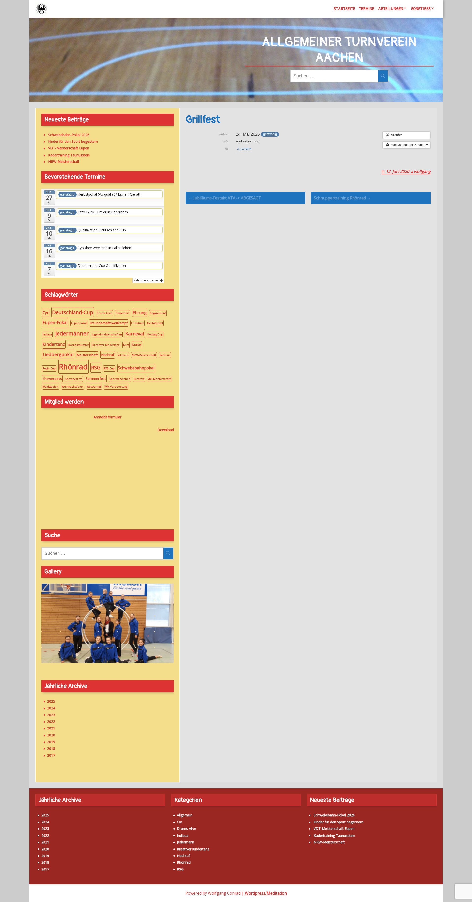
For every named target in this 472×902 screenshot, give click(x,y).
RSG (96, 367)
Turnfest (139, 378)
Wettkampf (94, 386)
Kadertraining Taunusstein (69, 155)
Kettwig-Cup (155, 334)
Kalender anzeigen (147, 280)
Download (165, 429)
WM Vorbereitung (115, 386)
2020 (51, 735)
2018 (51, 748)
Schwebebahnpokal (136, 368)
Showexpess (52, 378)
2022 (51, 721)
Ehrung (140, 312)
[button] (406, 145)
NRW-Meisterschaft (63, 161)
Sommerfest (96, 378)
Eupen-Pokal (55, 322)
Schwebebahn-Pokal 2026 (68, 134)
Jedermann (185, 842)
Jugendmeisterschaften (107, 334)
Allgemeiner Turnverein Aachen (339, 50)
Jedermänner (71, 333)
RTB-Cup (109, 368)
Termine (366, 8)
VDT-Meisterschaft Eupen (68, 148)
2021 (51, 728)
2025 (51, 701)
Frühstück (137, 323)
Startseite (344, 8)
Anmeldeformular (107, 417)
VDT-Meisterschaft (159, 378)
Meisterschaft (87, 355)
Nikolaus (123, 355)
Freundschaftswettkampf (109, 323)
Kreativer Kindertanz (106, 345)
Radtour (165, 355)
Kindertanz (54, 344)
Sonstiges (421, 8)
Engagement (158, 313)
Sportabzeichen (119, 378)
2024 (51, 708)
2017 (51, 755)
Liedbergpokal (58, 354)
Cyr (46, 312)
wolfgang (422, 171)
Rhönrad (73, 367)
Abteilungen (390, 8)
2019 (51, 741)
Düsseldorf (122, 313)
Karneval (134, 334)
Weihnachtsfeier (72, 386)
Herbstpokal (155, 323)
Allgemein (244, 149)
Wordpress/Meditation (266, 893)
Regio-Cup (49, 368)
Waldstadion (50, 386)
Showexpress (73, 378)
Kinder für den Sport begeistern (73, 141)
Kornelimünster (78, 345)
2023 (51, 714)
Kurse (136, 344)
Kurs (126, 345)
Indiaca (47, 334)
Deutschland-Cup (72, 312)
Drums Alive (104, 313)
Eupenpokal (79, 323)
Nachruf (107, 354)
